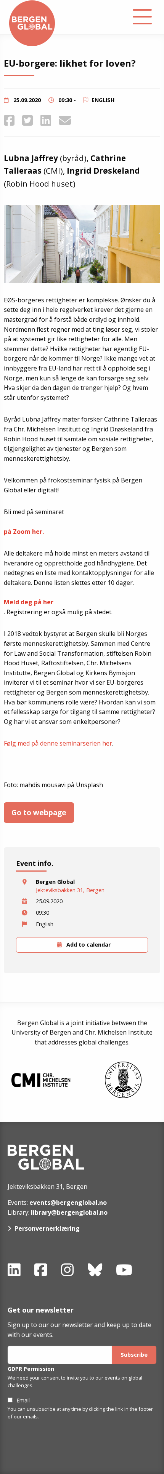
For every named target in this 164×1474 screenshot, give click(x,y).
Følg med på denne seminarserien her (58, 743)
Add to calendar (88, 944)
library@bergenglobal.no (69, 1212)
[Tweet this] (27, 120)
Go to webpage (38, 812)
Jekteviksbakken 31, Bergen (70, 890)
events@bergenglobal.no (68, 1202)
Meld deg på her (28, 602)
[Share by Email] (65, 120)
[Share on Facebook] (9, 120)
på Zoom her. (24, 531)
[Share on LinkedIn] (45, 120)
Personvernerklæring (47, 1228)
